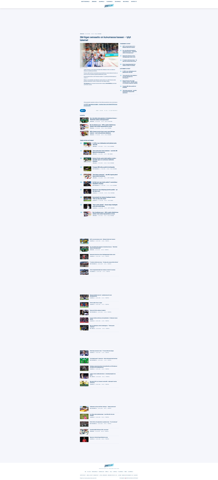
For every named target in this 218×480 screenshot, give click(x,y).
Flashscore (135, 475)
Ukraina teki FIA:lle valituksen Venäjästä (97, 310)
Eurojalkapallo (94, 471)
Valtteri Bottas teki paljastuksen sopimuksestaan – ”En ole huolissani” (103, 421)
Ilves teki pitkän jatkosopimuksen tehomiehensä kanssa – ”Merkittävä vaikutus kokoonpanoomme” (103, 119)
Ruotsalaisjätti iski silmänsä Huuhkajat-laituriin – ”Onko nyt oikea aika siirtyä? (104, 198)
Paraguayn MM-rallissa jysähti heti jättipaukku (104, 167)
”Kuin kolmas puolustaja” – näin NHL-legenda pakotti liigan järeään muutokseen (105, 175)
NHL (85, 471)
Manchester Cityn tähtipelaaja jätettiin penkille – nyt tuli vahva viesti (105, 190)
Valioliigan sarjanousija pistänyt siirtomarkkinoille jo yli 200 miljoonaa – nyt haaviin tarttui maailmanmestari (104, 367)
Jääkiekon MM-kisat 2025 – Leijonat (114, 475)
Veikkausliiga (101, 471)
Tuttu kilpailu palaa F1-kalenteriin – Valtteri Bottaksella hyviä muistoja (103, 358)
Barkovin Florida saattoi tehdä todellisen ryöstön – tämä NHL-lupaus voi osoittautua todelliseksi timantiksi (104, 160)
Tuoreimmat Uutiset (125, 43)
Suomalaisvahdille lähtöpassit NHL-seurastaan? (99, 429)
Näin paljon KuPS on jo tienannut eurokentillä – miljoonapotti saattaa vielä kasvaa (103, 382)
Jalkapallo (101, 1)
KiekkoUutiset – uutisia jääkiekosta (100, 475)
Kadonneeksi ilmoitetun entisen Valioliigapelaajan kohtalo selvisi (102, 254)
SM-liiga (89, 471)
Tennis (125, 471)
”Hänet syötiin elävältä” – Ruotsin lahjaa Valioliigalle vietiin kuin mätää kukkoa (105, 205)
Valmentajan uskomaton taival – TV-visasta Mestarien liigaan (102, 350)
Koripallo (115, 471)
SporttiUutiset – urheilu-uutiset (86, 475)
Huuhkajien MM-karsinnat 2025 (127, 475)
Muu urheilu (126, 1)
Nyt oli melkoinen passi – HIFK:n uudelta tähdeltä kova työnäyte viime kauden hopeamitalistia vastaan (103, 125)
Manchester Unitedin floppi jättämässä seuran (99, 437)
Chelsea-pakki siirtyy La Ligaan (96, 302)
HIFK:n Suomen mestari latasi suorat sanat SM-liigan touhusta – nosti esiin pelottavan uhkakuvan (102, 132)
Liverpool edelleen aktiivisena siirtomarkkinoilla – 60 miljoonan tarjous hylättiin (103, 318)
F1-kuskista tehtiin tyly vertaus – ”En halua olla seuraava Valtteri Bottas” (104, 262)
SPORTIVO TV (134, 1)
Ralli (111, 471)
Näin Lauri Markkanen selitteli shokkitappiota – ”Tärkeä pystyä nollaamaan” (102, 326)
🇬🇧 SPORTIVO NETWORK (129, 478)
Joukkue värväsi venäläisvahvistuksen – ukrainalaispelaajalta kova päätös (103, 374)
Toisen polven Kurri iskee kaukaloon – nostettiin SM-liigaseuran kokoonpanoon (105, 151)
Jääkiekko (94, 1)
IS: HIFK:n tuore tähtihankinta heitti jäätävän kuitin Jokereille (104, 143)
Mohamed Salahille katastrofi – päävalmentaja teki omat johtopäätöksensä (101, 296)
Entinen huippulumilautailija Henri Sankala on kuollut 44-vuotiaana (102, 269)
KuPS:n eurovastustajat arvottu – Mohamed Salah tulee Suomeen (102, 239)
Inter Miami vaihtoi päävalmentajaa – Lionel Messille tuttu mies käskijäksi (102, 415)
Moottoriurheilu (85, 1)
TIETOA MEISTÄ (122, 478)
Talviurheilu (118, 1)
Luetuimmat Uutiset (125, 68)
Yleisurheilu (110, 1)
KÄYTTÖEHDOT (135, 478)
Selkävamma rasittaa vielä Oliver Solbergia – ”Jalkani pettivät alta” (103, 406)
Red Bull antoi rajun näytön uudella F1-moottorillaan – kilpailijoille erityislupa (105, 182)
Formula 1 (107, 471)
